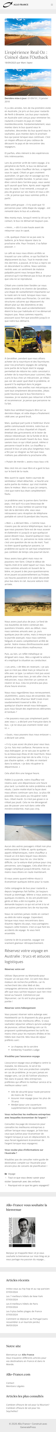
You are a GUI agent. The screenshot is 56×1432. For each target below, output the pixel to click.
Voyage (11, 1173)
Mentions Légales (15, 1386)
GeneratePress (28, 1427)
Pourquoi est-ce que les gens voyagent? (28, 1185)
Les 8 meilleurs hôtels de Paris (22, 1303)
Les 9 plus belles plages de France (24, 1311)
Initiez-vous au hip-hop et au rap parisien (28, 1288)
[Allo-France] (15, 4)
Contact (10, 1382)
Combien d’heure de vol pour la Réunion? (27, 1404)
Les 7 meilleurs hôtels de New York (24, 1296)
